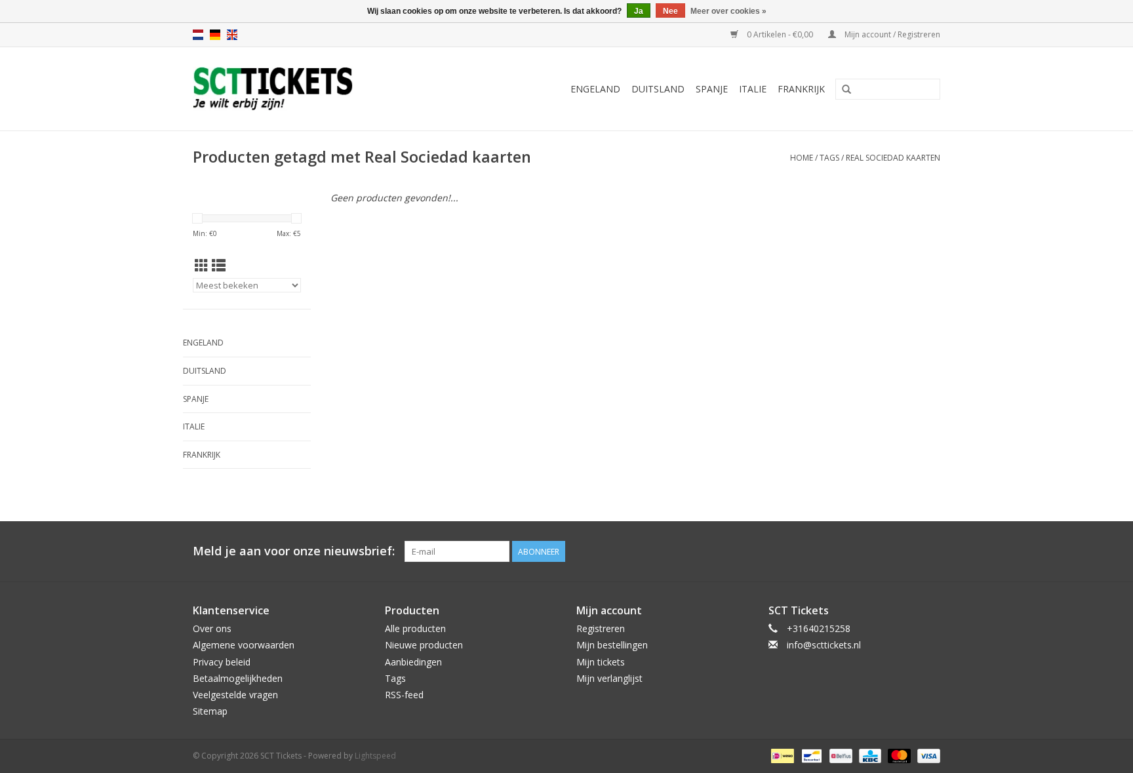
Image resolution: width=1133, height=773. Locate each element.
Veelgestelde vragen (235, 694)
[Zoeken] (846, 90)
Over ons (212, 628)
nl (198, 35)
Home (801, 157)
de (215, 35)
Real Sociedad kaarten (893, 157)
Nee (670, 11)
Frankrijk (801, 89)
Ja (638, 11)
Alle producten (415, 628)
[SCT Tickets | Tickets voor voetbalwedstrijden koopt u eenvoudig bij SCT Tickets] (305, 89)
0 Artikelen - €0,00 (780, 34)
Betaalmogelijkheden (238, 678)
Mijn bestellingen (612, 645)
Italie (752, 89)
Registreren (600, 628)
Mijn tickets (600, 662)
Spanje (712, 89)
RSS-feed (404, 694)
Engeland (595, 89)
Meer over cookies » (728, 11)
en (232, 35)
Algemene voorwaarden (243, 645)
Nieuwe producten (424, 645)
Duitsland (658, 89)
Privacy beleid (221, 662)
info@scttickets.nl (824, 645)
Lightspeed (375, 755)
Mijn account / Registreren (891, 34)
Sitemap (210, 711)
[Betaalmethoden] (780, 755)
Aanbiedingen (413, 662)
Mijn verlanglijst (609, 678)
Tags (829, 157)
